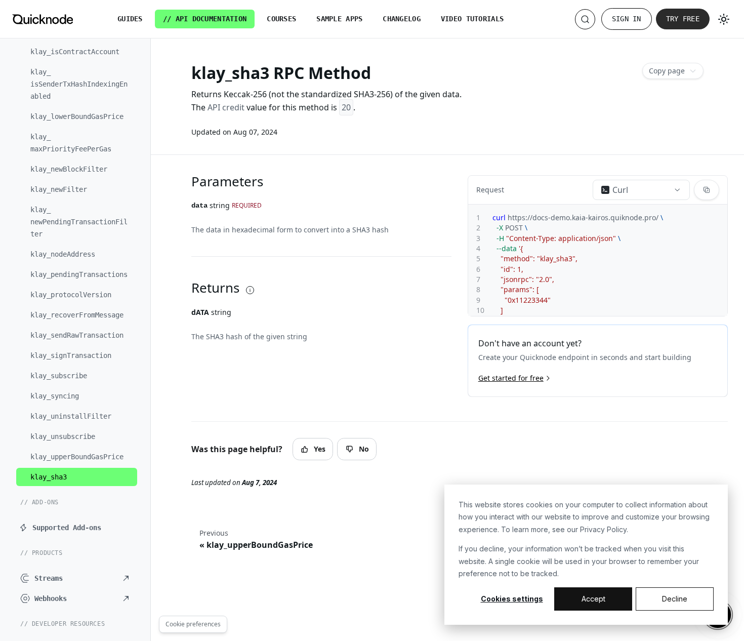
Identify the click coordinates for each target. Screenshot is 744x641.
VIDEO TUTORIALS (472, 19)
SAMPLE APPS (339, 19)
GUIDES (130, 19)
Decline (674, 598)
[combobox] (641, 190)
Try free (682, 19)
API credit (226, 107)
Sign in (626, 19)
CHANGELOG (402, 19)
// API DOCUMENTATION (205, 19)
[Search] (585, 19)
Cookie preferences (193, 624)
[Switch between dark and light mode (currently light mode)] (724, 19)
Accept (593, 598)
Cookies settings (512, 598)
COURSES (281, 19)
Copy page (667, 70)
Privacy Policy (603, 529)
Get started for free (511, 378)
